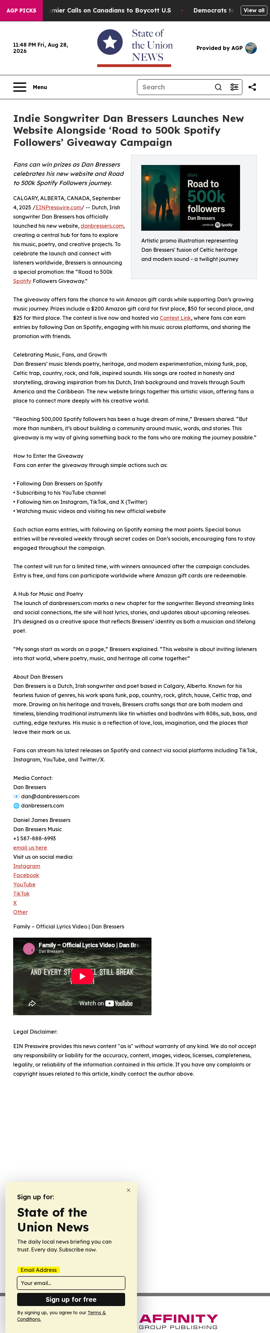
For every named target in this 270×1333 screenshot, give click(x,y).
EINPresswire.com (58, 207)
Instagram (26, 866)
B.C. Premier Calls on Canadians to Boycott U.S (100, 10)
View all (254, 10)
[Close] (128, 1190)
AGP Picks (21, 10)
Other (20, 912)
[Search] (218, 87)
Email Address (38, 1270)
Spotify (22, 281)
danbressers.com (102, 225)
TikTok (21, 893)
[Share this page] (252, 87)
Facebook (26, 875)
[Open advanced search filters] (234, 87)
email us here (30, 847)
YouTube (24, 884)
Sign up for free (71, 1299)
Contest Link (175, 318)
